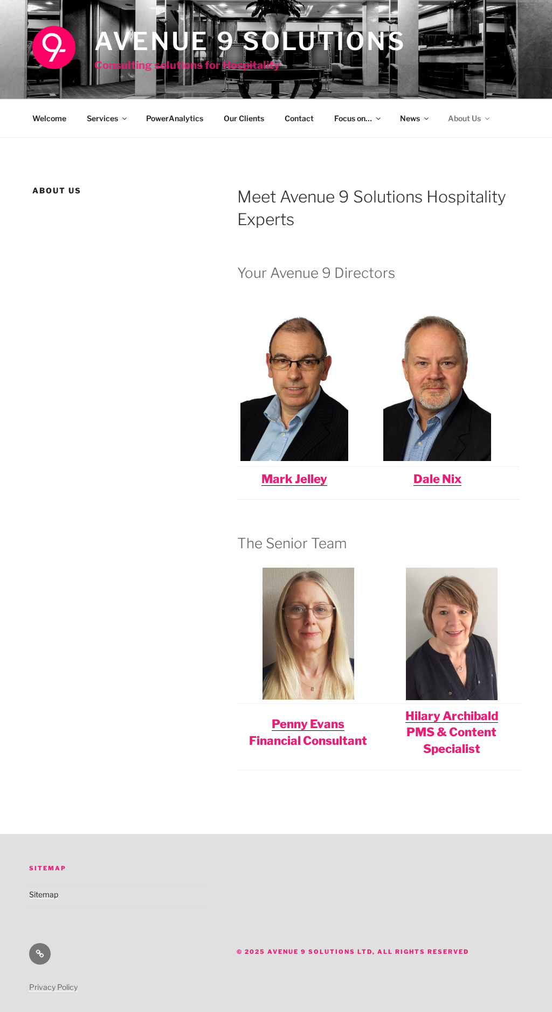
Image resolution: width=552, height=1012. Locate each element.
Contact (299, 118)
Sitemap (43, 894)
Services (102, 118)
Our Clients (244, 118)
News (410, 118)
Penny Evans (308, 724)
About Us (464, 118)
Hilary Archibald (451, 716)
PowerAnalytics (174, 118)
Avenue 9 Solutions (250, 41)
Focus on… (353, 118)
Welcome (49, 118)
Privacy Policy (53, 987)
